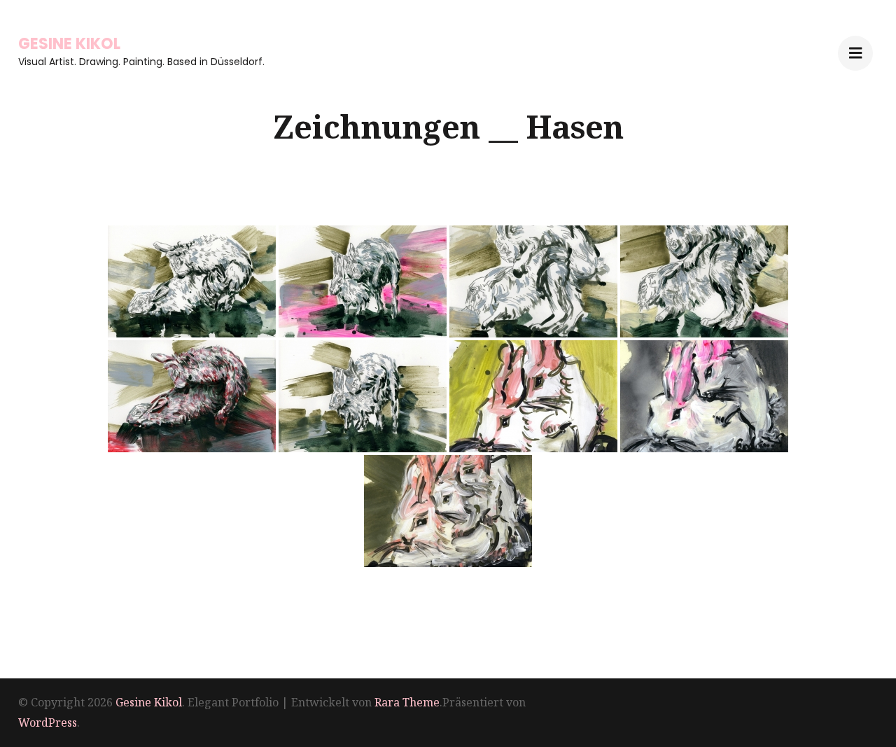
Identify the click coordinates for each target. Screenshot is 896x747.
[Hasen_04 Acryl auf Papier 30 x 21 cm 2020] (704, 281)
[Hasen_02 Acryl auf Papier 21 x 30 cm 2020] (363, 281)
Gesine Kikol (69, 44)
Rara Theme (407, 702)
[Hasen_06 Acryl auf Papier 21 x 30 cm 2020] (363, 396)
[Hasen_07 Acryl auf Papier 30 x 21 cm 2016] (533, 396)
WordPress (47, 722)
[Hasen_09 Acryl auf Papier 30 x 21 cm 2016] (448, 511)
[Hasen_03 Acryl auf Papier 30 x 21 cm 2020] (533, 281)
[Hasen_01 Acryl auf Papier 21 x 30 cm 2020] (192, 281)
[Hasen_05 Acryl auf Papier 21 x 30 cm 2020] (192, 396)
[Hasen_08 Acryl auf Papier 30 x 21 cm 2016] (704, 396)
